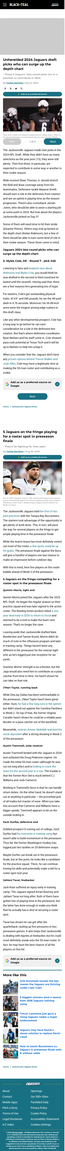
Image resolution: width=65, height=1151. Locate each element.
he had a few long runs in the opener (39, 703)
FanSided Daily (40, 1102)
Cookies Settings (41, 1124)
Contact (7, 1096)
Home (6, 406)
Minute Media (17, 1132)
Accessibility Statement (45, 1119)
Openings (36, 1091)
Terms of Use (10, 1113)
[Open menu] (5, 4)
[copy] (21, 88)
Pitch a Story (10, 1107)
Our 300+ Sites (39, 1096)
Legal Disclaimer (12, 1119)
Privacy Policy (39, 1107)
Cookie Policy (39, 1113)
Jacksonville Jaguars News (24, 406)
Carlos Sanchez (14, 83)
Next (53, 141)
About (6, 1091)
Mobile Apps (9, 1102)
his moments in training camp (34, 833)
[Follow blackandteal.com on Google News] (57, 384)
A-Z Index (8, 1124)
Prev (12, 141)
